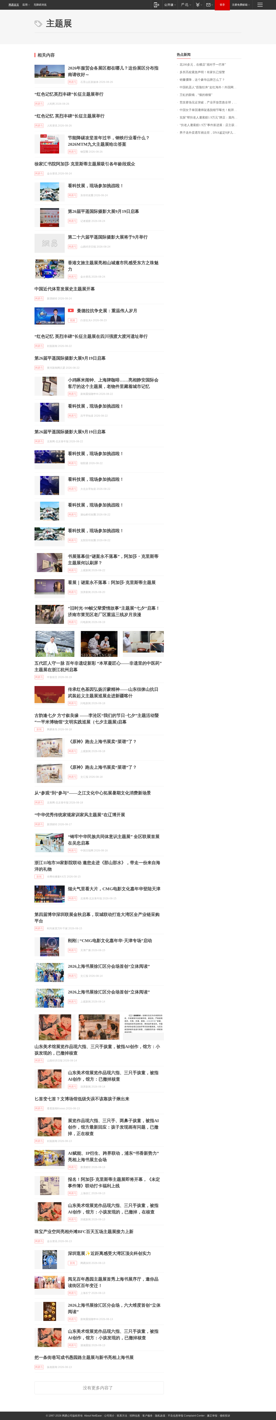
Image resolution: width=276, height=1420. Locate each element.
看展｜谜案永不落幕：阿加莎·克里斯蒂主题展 (112, 582)
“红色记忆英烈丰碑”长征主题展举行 (69, 94)
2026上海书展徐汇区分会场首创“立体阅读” (109, 966)
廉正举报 (212, 1415)
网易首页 (14, 4)
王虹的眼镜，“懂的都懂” (196, 94)
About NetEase (93, 1415)
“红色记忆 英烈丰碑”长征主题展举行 (69, 116)
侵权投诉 (225, 1415)
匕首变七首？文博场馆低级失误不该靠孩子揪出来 (81, 1098)
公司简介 (109, 1415)
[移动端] (156, 4)
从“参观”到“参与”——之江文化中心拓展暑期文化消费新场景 (92, 793)
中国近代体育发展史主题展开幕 (64, 288)
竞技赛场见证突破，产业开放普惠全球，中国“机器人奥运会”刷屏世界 (211, 102)
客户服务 (147, 1415)
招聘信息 (135, 1415)
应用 (25, 4)
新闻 (39, 729)
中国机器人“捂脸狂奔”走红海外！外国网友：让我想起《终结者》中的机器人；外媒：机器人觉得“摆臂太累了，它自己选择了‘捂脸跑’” (211, 87)
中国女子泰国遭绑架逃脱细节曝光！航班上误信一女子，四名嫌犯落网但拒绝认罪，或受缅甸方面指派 (211, 110)
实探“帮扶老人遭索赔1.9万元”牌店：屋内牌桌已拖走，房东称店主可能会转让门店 (211, 117)
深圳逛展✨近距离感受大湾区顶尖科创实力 (109, 1253)
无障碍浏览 (40, 4)
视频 (72, 320)
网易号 (72, 82)
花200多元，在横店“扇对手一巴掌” (203, 64)
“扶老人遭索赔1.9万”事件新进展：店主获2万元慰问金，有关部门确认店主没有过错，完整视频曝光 (211, 125)
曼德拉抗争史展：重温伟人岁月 (107, 310)
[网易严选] (185, 4)
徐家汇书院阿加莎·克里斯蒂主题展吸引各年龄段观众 (84, 163)
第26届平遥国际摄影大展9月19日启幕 (103, 211)
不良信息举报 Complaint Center (186, 1415)
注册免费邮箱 (240, 4)
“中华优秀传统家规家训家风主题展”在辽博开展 (79, 814)
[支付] (198, 4)
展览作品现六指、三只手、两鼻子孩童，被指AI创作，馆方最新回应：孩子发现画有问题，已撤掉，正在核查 (113, 1127)
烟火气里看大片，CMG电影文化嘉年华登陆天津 (114, 888)
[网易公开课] (170, 4)
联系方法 (122, 1415)
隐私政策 (160, 1415)
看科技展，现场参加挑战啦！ (96, 185)
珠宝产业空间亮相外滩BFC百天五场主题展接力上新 (83, 1231)
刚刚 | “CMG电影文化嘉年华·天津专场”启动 (110, 940)
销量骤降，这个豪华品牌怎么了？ (202, 79)
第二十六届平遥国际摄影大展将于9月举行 (108, 237)
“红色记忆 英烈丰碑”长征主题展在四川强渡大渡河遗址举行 (91, 336)
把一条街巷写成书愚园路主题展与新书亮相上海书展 (84, 1357)
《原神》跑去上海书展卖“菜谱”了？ (102, 741)
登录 (222, 4)
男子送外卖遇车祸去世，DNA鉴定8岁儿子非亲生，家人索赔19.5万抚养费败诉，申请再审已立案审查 (211, 132)
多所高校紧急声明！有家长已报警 (202, 72)
